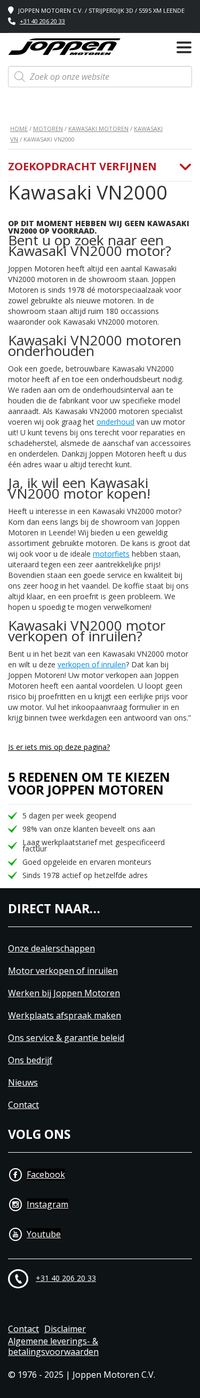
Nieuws (23, 1082)
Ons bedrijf (30, 1060)
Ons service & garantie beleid (66, 1038)
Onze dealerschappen (51, 948)
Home (19, 129)
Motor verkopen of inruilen (63, 971)
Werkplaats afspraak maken (64, 1015)
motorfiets (111, 554)
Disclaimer (65, 1329)
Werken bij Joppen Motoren (64, 993)
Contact (23, 1105)
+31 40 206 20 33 (42, 21)
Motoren (48, 129)
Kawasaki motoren (98, 129)
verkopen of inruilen (92, 664)
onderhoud (115, 422)
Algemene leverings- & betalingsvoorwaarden (53, 1347)
